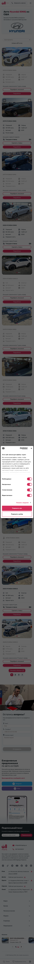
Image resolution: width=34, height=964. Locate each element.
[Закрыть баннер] (31, 448)
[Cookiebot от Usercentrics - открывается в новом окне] (21, 448)
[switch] (29, 484)
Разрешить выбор (17, 514)
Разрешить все (17, 508)
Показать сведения (22, 502)
